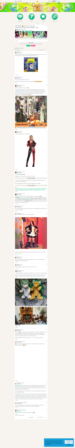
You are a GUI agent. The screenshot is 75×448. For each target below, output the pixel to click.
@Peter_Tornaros (27, 188)
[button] (16, 30)
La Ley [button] (18, 131)
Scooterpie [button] (19, 270)
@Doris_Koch (32, 190)
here (20, 181)
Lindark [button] (18, 264)
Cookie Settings (69, 444)
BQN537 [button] (18, 77)
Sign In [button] (28, 45)
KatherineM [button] (19, 213)
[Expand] (31, 39)
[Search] (51, 1)
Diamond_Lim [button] (19, 85)
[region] (59, 442)
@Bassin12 (23, 190)
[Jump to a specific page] (47, 50)
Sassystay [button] (19, 329)
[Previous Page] (43, 50)
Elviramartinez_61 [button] (20, 402)
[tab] (37, 22)
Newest (18, 50)
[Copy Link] (32, 30)
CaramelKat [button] (31, 214)
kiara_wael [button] (19, 341)
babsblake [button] (19, 206)
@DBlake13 (44, 188)
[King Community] (37, 1)
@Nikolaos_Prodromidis (40, 190)
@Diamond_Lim (18, 412)
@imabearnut (18, 190)
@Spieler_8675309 (34, 188)
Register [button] (33, 45)
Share (16, 40)
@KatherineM (17, 196)
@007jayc (27, 190)
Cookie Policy (48, 444)
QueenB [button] (18, 29)
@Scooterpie (20, 188)
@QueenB (19, 174)
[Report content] (46, 26)
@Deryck (40, 188)
